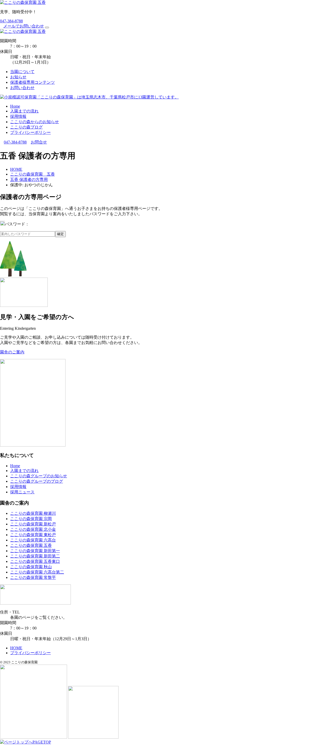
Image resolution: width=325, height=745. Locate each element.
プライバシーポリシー (30, 132)
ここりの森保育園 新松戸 (33, 524)
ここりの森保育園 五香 (31, 545)
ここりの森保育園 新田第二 (35, 556)
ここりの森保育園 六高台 (33, 540)
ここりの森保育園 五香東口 (35, 561)
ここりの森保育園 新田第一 (35, 551)
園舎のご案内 (12, 352)
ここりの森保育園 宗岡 (31, 519)
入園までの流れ (24, 111)
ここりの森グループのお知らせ (38, 476)
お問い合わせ (22, 87)
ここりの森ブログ (26, 127)
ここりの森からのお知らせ (34, 122)
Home (15, 106)
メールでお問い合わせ (23, 26)
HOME (16, 648)
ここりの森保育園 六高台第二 (37, 572)
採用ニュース (22, 492)
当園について (22, 71)
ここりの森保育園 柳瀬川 (33, 513)
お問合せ (39, 142)
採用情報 (18, 116)
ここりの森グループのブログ (36, 481)
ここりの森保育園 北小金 (33, 529)
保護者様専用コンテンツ (32, 82)
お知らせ (18, 77)
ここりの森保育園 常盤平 (33, 577)
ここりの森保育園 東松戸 (33, 535)
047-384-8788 (11, 21)
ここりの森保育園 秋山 (31, 567)
